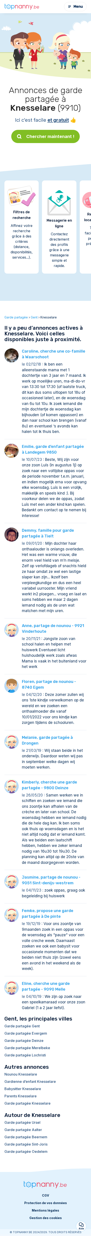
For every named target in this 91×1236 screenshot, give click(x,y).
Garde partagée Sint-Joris (25, 1144)
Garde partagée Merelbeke (27, 1048)
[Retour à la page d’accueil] (22, 6)
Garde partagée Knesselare (27, 1103)
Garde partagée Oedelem (25, 1151)
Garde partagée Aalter (23, 1129)
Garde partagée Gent (22, 1026)
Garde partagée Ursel (22, 1122)
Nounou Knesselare (20, 1074)
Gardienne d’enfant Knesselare (30, 1081)
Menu (78, 6)
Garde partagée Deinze (24, 1040)
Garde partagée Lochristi (25, 1055)
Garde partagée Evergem (25, 1033)
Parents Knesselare (20, 1096)
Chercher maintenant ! (50, 136)
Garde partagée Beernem (25, 1137)
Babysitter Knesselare (22, 1089)
